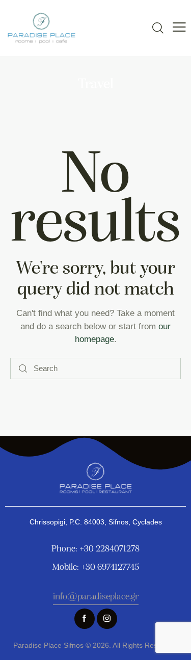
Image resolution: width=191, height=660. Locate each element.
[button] (179, 27)
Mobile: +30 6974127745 (95, 567)
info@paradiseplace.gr (96, 597)
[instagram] (107, 619)
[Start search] (23, 369)
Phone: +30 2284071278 (95, 549)
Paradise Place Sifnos (48, 645)
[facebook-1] (84, 619)
